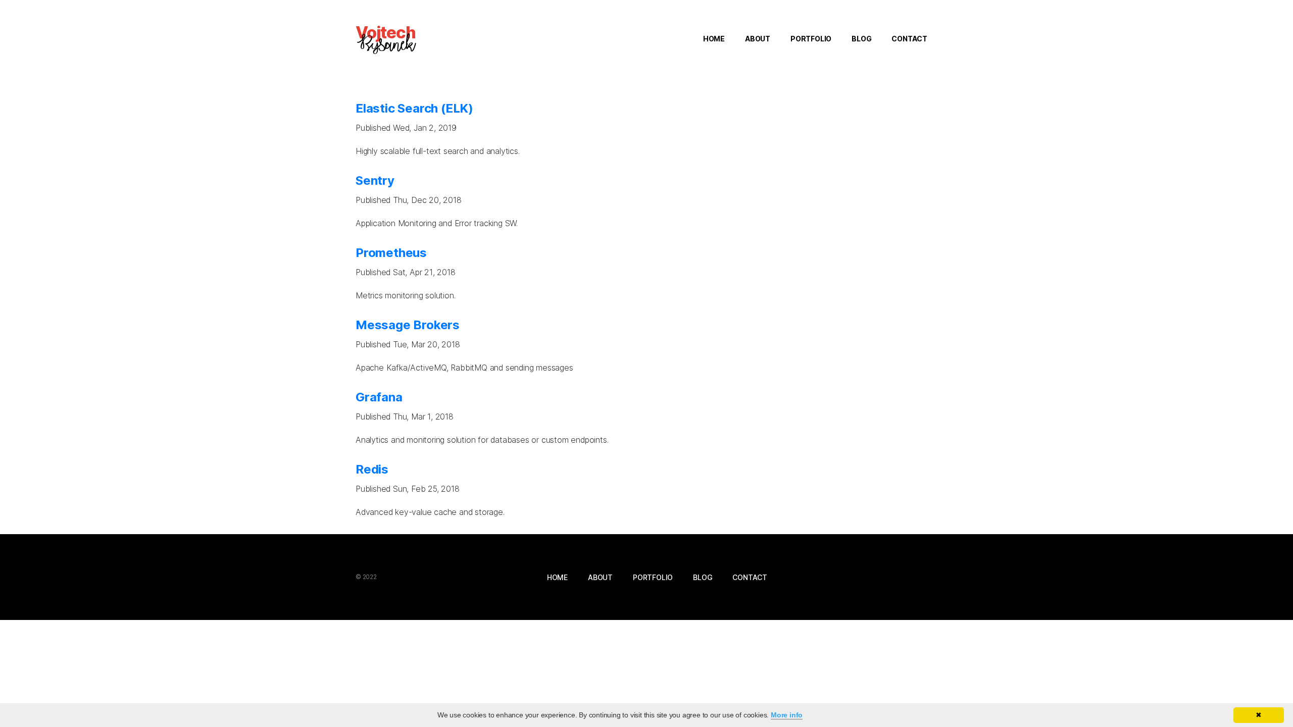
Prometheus (391, 252)
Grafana (379, 397)
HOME (714, 38)
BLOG (861, 38)
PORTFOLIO (810, 38)
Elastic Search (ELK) (414, 108)
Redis (372, 469)
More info (787, 715)
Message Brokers (408, 325)
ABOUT (757, 38)
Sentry (375, 180)
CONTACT (909, 38)
